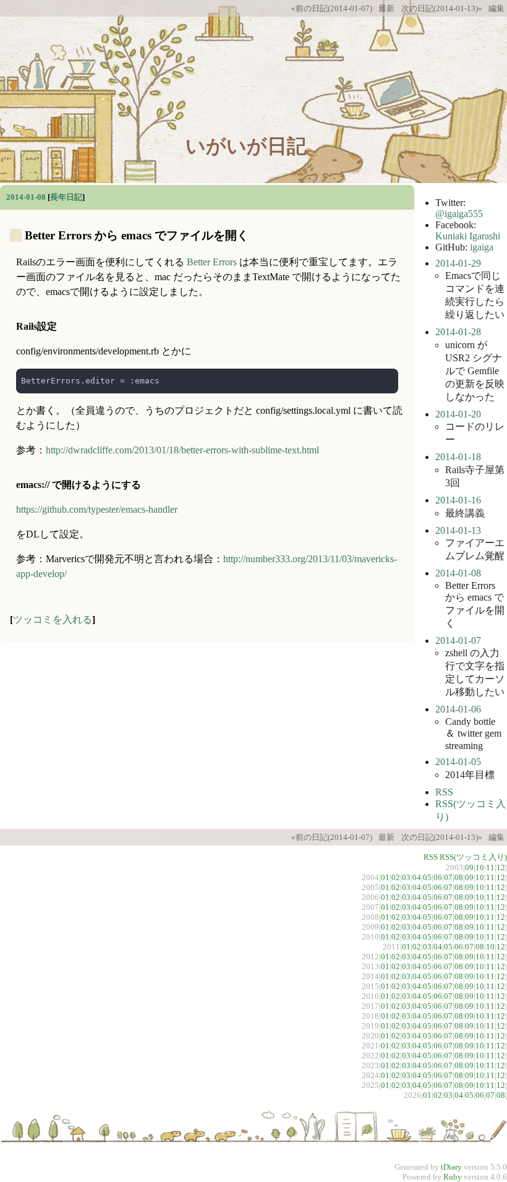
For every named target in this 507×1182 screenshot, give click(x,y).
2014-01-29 (458, 263)
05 (427, 877)
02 (395, 877)
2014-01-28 (458, 332)
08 (458, 877)
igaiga (481, 247)
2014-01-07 (458, 640)
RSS (444, 792)
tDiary (451, 1166)
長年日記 (66, 197)
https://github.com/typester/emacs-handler (96, 509)
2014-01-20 (458, 414)
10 (479, 867)
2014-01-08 (26, 197)
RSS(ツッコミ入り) (473, 857)
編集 (496, 8)
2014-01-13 (458, 530)
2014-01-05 (458, 761)
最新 (386, 8)
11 (490, 867)
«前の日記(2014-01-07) (331, 8)
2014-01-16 (458, 500)
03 (406, 877)
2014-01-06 (458, 709)
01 (385, 877)
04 (416, 877)
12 (500, 867)
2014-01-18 (458, 457)
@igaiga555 (459, 213)
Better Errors (212, 262)
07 (448, 877)
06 (437, 877)
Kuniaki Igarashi (467, 236)
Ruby (452, 1176)
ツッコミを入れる (52, 619)
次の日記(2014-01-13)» (441, 8)
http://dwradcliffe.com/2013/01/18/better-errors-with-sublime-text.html (182, 450)
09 (469, 867)
